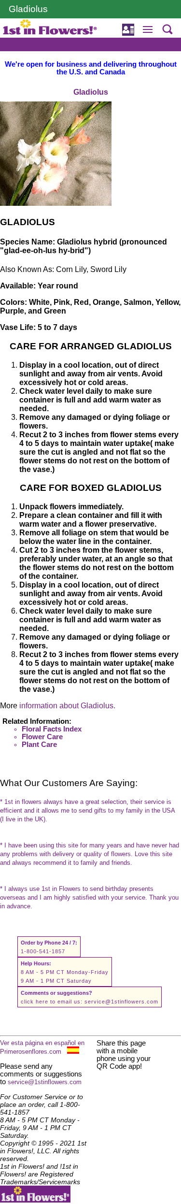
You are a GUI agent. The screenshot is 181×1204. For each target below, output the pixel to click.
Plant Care (39, 744)
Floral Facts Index (52, 729)
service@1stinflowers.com (121, 1001)
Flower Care (42, 737)
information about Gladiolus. (67, 706)
